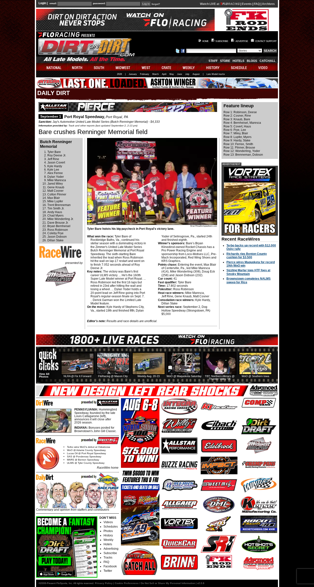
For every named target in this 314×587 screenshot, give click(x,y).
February (144, 74)
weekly (189, 67)
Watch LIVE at (210, 4)
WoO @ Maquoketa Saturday (184, 376)
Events (247, 4)
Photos (108, 531)
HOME (205, 41)
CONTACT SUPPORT (265, 41)
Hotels (238, 61)
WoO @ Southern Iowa (255, 376)
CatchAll (267, 61)
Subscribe (110, 553)
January (133, 74)
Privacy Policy (104, 583)
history (213, 67)
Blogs (252, 61)
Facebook (110, 566)
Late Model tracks (216, 74)
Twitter (108, 571)
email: (53, 3)
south (99, 67)
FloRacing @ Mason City (113, 376)
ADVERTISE (242, 41)
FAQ (257, 4)
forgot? (156, 4)
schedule (239, 67)
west (146, 67)
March (155, 74)
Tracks (108, 557)
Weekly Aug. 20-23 (148, 376)
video (265, 67)
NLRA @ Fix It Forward (77, 376)
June (179, 74)
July (187, 74)
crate (167, 67)
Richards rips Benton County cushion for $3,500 (246, 255)
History (108, 535)
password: (99, 3)
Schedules (111, 526)
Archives (268, 4)
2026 (119, 74)
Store (225, 61)
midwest (123, 67)
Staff (213, 61)
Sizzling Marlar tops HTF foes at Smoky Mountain (248, 272)
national (51, 67)
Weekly (108, 540)
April (164, 74)
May (172, 74)
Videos (108, 522)
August (196, 74)
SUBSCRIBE (221, 41)
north (78, 67)
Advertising (111, 548)
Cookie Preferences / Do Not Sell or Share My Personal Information (155, 583)
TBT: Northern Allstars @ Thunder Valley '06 (220, 377)
